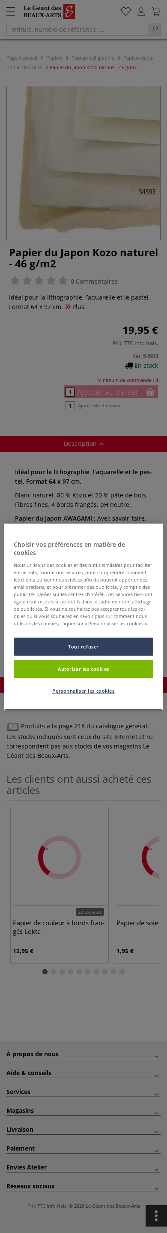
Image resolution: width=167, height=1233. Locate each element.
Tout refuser (83, 646)
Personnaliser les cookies (83, 691)
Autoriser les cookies (83, 669)
